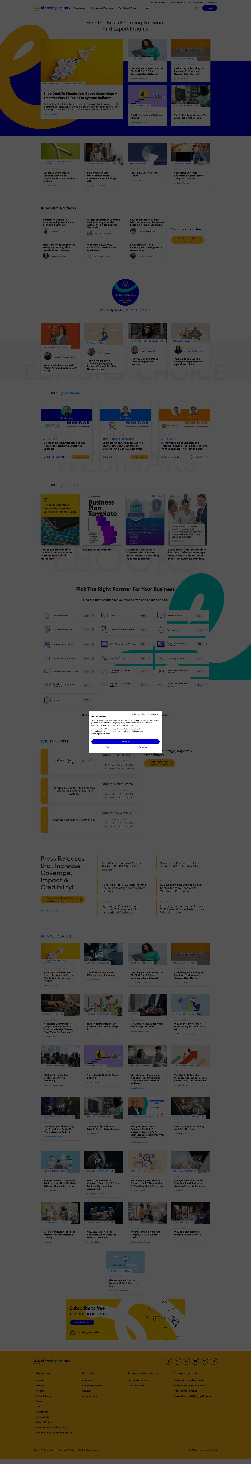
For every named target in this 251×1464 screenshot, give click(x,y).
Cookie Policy (153, 714)
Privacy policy (139, 714)
